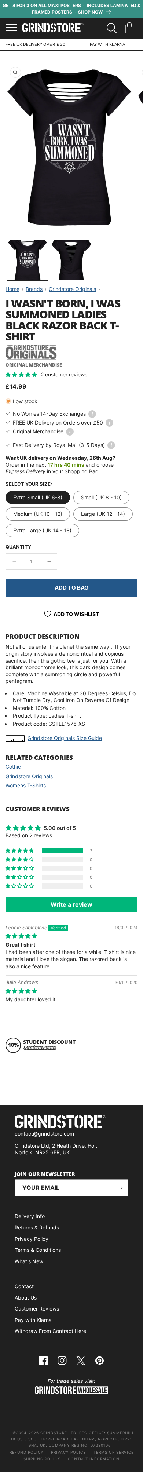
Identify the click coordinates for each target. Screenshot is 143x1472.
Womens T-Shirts (26, 785)
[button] (130, 28)
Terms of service (114, 1452)
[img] (21, 936)
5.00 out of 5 (60, 828)
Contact (24, 1286)
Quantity (18, 547)
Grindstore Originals (29, 776)
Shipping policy (41, 1459)
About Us (26, 1297)
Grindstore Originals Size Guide (64, 738)
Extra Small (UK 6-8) (37, 497)
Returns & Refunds (37, 1227)
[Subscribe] (120, 1187)
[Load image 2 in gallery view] (71, 260)
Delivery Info (30, 1216)
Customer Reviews (37, 1308)
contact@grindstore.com (44, 1133)
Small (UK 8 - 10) (101, 497)
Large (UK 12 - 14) (103, 514)
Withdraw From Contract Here (50, 1331)
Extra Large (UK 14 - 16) (42, 530)
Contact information (94, 1459)
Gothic (13, 767)
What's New (29, 1261)
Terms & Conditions (38, 1250)
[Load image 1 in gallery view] (27, 260)
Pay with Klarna (33, 1320)
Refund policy (27, 1452)
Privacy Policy (31, 1239)
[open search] (112, 28)
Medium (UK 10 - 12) (37, 514)
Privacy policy (68, 1452)
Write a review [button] (71, 904)
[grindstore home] (71, 1122)
